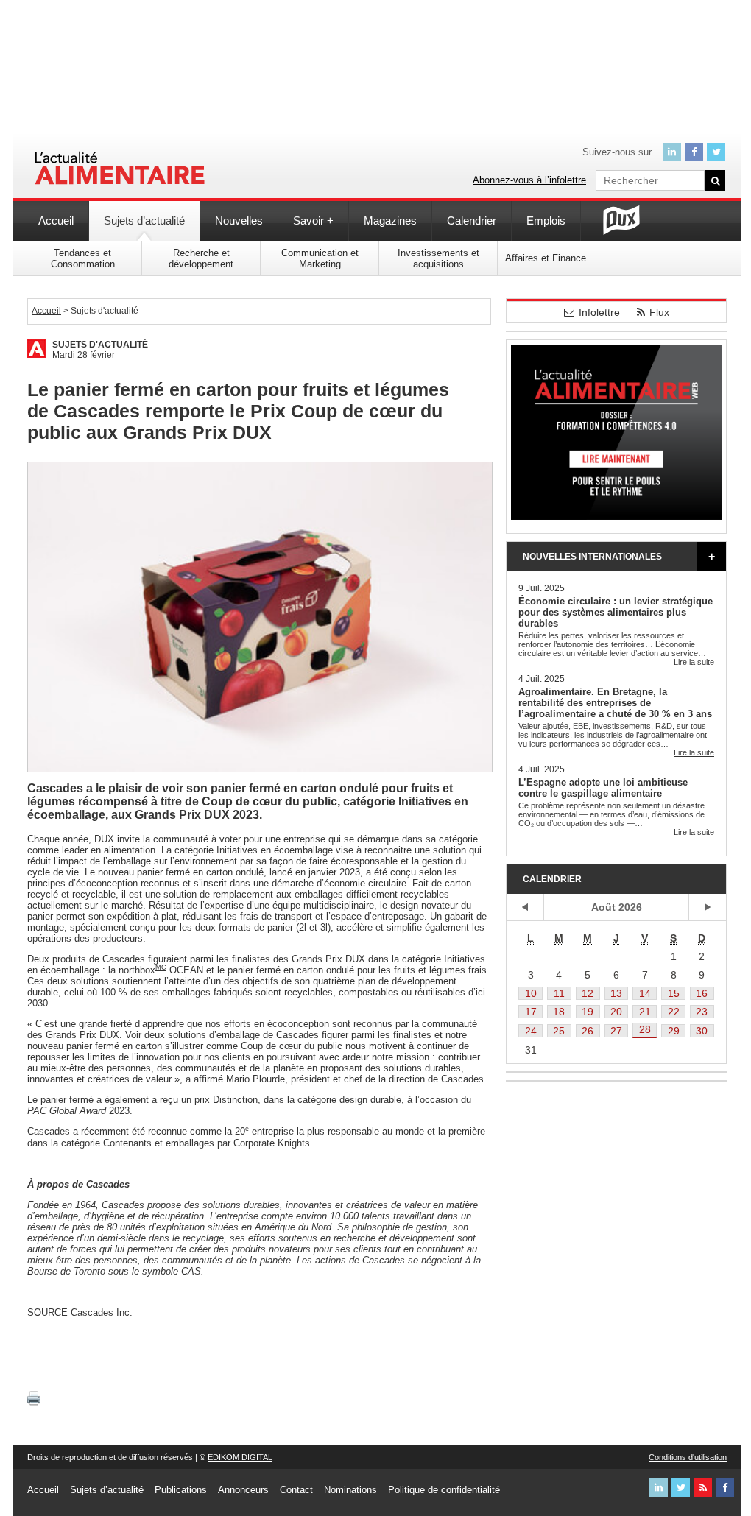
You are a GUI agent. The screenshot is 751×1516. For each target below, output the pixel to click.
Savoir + (313, 220)
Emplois (545, 220)
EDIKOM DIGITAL (240, 1457)
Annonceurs (243, 1489)
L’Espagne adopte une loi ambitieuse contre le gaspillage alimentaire (603, 788)
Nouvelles (239, 220)
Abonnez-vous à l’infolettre (529, 180)
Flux (659, 312)
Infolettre (599, 312)
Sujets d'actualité (100, 344)
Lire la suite (694, 661)
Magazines (390, 220)
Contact (296, 1489)
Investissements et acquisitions (438, 258)
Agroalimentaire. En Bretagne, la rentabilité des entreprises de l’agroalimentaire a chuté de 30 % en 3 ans (615, 702)
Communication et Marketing (320, 258)
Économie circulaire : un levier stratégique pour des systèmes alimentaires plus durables (615, 612)
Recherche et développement (201, 258)
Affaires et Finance (545, 258)
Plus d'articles (711, 556)
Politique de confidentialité (444, 1489)
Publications (181, 1489)
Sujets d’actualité (144, 220)
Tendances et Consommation (83, 258)
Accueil (56, 220)
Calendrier (471, 220)
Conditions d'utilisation (688, 1457)
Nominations (350, 1489)
